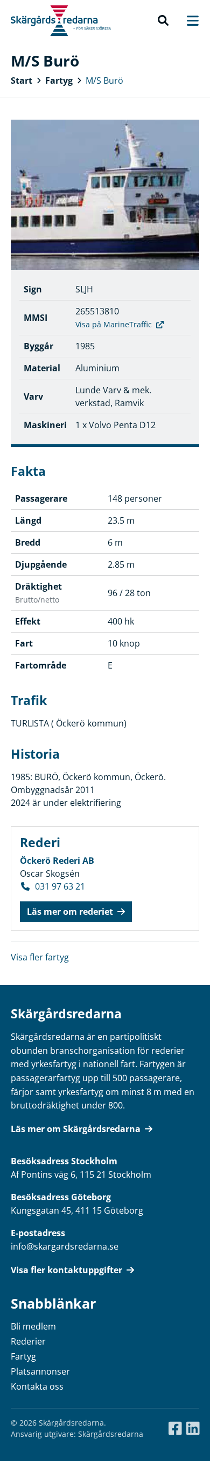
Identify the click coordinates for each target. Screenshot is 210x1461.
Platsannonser (40, 1371)
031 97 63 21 (60, 886)
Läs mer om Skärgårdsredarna (76, 1129)
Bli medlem (33, 1326)
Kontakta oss (37, 1386)
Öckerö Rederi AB (57, 861)
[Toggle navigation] (187, 20)
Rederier (28, 1341)
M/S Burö (104, 80)
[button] (163, 21)
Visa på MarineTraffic (113, 324)
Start (21, 80)
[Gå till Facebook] (175, 1429)
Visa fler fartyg (40, 957)
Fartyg (59, 80)
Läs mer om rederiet (70, 911)
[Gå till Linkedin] (193, 1429)
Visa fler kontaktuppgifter (66, 1270)
